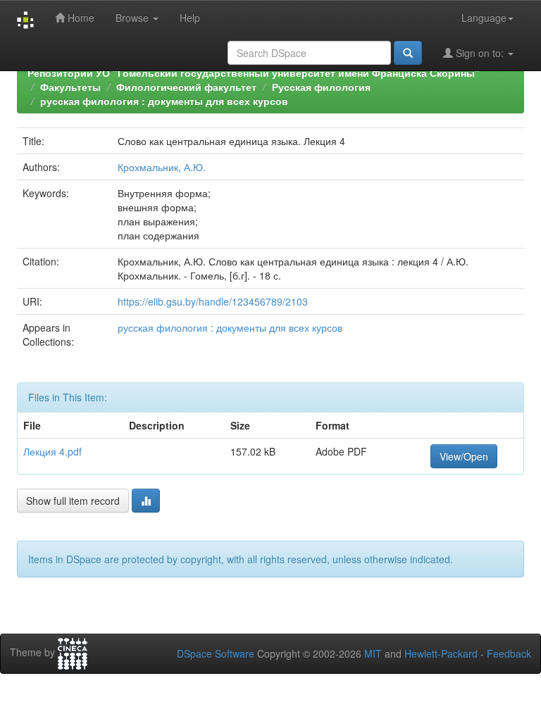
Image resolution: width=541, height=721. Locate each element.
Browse (133, 18)
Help (190, 18)
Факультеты (70, 87)
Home (79, 18)
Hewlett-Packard (441, 653)
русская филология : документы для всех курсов (164, 101)
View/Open (464, 456)
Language (483, 18)
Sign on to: (479, 53)
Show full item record (73, 501)
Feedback (509, 653)
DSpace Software (215, 653)
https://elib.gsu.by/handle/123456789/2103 (213, 301)
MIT (373, 653)
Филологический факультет (186, 87)
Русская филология (321, 87)
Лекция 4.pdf (52, 451)
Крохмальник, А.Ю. (162, 167)
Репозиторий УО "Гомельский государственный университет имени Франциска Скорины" (253, 72)
